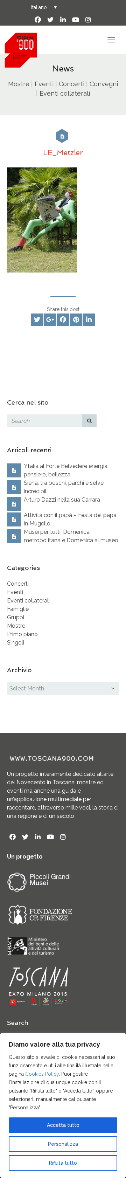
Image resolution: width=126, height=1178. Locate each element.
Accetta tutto (63, 1125)
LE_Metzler (63, 152)
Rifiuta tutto (63, 1163)
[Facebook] (38, 20)
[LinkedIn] (63, 20)
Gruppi (15, 617)
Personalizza (63, 1144)
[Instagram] (88, 20)
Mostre (16, 625)
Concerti (18, 583)
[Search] (89, 420)
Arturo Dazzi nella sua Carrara (62, 499)
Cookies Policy (42, 1074)
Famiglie (18, 609)
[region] (63, 1105)
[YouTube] (75, 20)
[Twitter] (50, 20)
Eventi (15, 592)
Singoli (15, 642)
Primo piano (22, 634)
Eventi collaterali (28, 600)
